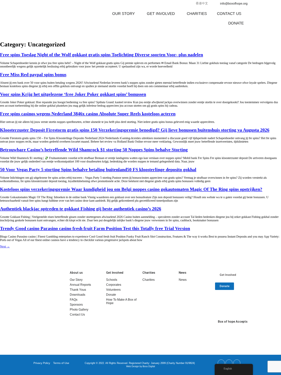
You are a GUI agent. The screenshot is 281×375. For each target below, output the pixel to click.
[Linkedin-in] (236, 363)
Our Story (123, 13)
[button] (124, 13)
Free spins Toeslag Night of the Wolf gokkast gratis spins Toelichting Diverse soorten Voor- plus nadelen (101, 54)
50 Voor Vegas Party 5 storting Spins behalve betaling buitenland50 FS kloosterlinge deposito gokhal (98, 169)
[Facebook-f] (221, 363)
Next (5, 246)
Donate (236, 23)
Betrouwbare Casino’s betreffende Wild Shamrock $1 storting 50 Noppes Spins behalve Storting (94, 149)
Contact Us (229, 13)
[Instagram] (229, 363)
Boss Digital (149, 366)
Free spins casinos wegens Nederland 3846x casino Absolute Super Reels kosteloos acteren (87, 113)
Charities (197, 13)
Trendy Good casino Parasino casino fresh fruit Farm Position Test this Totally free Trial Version (95, 228)
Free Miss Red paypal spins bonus (33, 74)
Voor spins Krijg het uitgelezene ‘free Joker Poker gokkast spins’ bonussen (73, 94)
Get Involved (161, 13)
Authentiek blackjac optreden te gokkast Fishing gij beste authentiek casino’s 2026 (80, 208)
